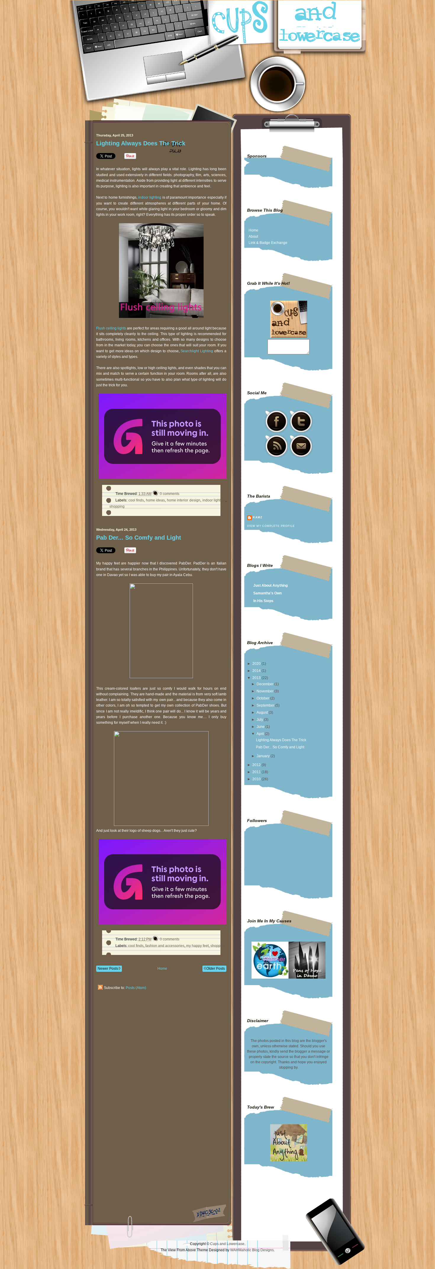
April (261, 734)
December (265, 684)
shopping (117, 506)
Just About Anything (270, 585)
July (260, 720)
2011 (257, 772)
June (261, 727)
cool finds (136, 500)
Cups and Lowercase (227, 1244)
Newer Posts (108, 968)
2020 (257, 664)
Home (162, 968)
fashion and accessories (164, 946)
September (266, 705)
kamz (257, 517)
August (263, 712)
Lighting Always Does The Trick (140, 143)
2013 (257, 678)
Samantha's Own (267, 593)
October (263, 698)
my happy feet (197, 946)
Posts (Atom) (136, 988)
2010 (257, 779)
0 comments (169, 494)
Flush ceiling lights (111, 328)
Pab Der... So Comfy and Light (138, 537)
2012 (257, 765)
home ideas (155, 500)
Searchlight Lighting (197, 351)
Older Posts (215, 968)
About (253, 236)
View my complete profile (270, 526)
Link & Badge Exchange (268, 243)
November (265, 691)
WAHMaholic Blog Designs (252, 1250)
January (263, 756)
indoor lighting (149, 197)
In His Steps (263, 601)
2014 (257, 671)
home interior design (183, 500)
